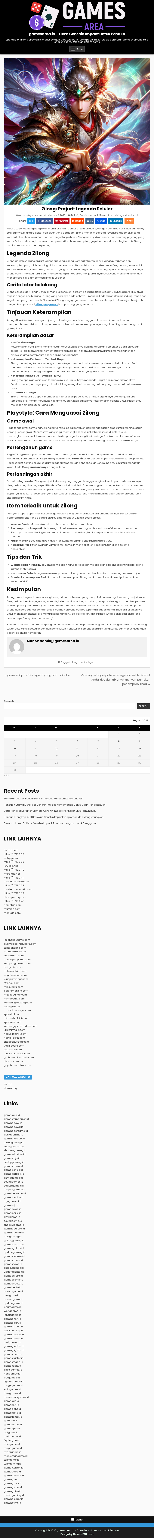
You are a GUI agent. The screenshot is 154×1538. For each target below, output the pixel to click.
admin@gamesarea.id (32, 215)
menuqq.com (12, 913)
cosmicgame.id (13, 1299)
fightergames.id (13, 1381)
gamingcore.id (13, 1483)
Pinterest (63, 220)
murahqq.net (12, 874)
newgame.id (12, 1295)
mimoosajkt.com (14, 998)
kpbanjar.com (12, 1022)
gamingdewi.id (13, 1123)
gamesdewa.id (13, 1166)
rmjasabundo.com (15, 994)
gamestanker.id (13, 1467)
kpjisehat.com (12, 1014)
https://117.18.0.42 (14, 870)
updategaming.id (14, 1252)
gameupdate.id (13, 1283)
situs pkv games (46, 304)
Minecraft (104, 215)
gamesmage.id (13, 1362)
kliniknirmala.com (14, 1030)
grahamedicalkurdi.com (19, 1057)
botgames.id (12, 1377)
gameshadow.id (14, 1197)
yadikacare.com (14, 1045)
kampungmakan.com (17, 963)
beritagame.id (13, 1307)
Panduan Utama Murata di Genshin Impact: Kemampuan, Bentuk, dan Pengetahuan (55, 805)
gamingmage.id (14, 1334)
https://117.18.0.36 (14, 854)
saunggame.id (13, 1221)
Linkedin (117, 220)
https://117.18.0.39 (14, 862)
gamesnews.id (13, 1264)
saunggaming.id (14, 1146)
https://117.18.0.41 (13, 877)
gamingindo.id (13, 1487)
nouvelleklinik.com (15, 1034)
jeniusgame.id (12, 1315)
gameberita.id (13, 1287)
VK (91, 220)
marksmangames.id (16, 1397)
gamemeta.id (12, 1413)
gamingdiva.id (13, 1491)
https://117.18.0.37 (14, 893)
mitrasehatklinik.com (16, 1018)
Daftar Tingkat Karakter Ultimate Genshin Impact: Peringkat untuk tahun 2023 (50, 811)
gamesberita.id (13, 1260)
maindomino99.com (16, 881)
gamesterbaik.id (14, 1174)
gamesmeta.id (13, 1354)
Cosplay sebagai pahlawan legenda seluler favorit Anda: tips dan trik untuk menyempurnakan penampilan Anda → (115, 679)
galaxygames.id (14, 1268)
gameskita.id (12, 1115)
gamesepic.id (12, 1366)
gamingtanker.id (14, 1346)
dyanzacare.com (14, 1061)
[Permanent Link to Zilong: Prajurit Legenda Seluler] (77, 131)
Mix (131, 220)
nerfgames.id (12, 1373)
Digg (103, 220)
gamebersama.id (15, 1193)
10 (15, 748)
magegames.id (13, 1385)
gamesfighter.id (13, 1358)
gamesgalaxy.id (14, 1248)
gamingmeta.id (13, 1338)
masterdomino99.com (18, 889)
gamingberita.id (14, 1232)
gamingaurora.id (14, 1228)
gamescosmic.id (14, 1256)
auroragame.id (13, 1291)
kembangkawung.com (18, 1002)
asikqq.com (11, 850)
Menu (79, 49)
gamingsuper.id (13, 1499)
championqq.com (15, 897)
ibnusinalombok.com (17, 1053)
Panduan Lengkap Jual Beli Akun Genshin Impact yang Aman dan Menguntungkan (53, 817)
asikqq (8, 1084)
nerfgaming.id (12, 1342)
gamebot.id (11, 1420)
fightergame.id (13, 1440)
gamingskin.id (12, 1323)
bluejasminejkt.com (16, 979)
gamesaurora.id (14, 1244)
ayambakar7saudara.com (20, 944)
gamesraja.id (12, 1158)
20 (77, 755)
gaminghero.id (13, 1479)
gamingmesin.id (14, 1475)
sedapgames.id (14, 1185)
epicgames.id (12, 1389)
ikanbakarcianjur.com (17, 1010)
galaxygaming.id (14, 1240)
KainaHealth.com (14, 1038)
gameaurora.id (13, 1275)
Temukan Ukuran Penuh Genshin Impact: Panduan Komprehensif (43, 798)
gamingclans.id (13, 1326)
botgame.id (11, 1432)
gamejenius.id (12, 1213)
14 (98, 748)
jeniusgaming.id (13, 1142)
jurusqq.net (11, 866)
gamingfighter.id (14, 1350)
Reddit (79, 220)
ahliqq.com (11, 858)
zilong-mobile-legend (83, 662)
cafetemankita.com (16, 990)
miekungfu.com (13, 987)
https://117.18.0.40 (14, 901)
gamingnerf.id (12, 1319)
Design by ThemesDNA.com (77, 1534)
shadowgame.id (14, 1225)
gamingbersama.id (16, 1131)
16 (140, 748)
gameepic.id (12, 1428)
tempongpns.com (15, 948)
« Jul (6, 775)
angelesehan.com (15, 975)
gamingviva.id (12, 1503)
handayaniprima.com (17, 959)
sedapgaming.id (14, 1162)
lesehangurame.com (17, 940)
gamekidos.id (12, 1471)
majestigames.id (14, 1189)
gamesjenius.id (13, 1170)
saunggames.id (13, 1181)
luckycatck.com (13, 967)
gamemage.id (13, 1424)
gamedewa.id (12, 1209)
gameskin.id (11, 1401)
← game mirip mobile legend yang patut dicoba (37, 675)
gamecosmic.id (13, 1279)
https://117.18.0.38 (14, 885)
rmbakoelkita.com (15, 971)
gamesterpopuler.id (16, 1119)
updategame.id (13, 1303)
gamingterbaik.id (14, 1138)
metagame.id (12, 1436)
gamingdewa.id (13, 1127)
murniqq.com (12, 909)
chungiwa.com (13, 1006)
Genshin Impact (88, 215)
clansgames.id (13, 1369)
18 (36, 755)
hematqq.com (13, 905)
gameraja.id (11, 1205)
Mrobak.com (12, 983)
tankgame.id (12, 1460)
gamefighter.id (13, 1417)
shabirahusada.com (16, 1042)
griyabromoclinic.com (17, 1065)
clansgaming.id (13, 1330)
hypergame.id (12, 1452)
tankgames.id (12, 1393)
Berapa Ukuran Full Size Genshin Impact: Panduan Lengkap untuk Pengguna (50, 823)
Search (9, 701)
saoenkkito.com (14, 955)
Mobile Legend (119, 215)
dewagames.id (13, 1178)
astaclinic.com (13, 1049)
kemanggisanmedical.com (20, 1026)
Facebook (45, 220)
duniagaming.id (13, 1134)
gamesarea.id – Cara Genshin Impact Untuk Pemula (77, 34)
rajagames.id (12, 1201)
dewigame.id (12, 1217)
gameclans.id (12, 1409)
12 (56, 748)
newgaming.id (13, 1236)
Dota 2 (75, 215)
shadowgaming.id (15, 1150)
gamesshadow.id (15, 1154)
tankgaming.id (13, 1463)
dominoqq (10, 1088)
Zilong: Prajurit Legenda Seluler (77, 209)
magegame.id (13, 1448)
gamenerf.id (11, 1405)
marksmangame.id (16, 1456)
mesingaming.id (14, 1495)
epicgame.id (12, 1444)
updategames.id (14, 1272)
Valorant (133, 215)
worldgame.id (12, 1311)
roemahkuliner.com (16, 951)
